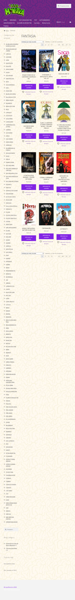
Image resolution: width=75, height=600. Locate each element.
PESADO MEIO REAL (11, 388)
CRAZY (8, 136)
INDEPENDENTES (9, 23)
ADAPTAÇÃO (9, 63)
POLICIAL (8, 404)
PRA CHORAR (9, 410)
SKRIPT (8, 450)
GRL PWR (8, 237)
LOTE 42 (8, 304)
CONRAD (8, 129)
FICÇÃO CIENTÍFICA (11, 215)
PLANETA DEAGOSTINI (12, 397)
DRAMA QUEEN (10, 162)
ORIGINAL (8, 371)
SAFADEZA (9, 434)
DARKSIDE (9, 145)
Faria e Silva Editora (11, 206)
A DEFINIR (8, 57)
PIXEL (7, 394)
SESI (7, 444)
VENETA (8, 511)
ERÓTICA (8, 187)
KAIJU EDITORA (10, 292)
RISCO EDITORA (10, 428)
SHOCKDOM (9, 447)
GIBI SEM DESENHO (11, 227)
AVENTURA (9, 91)
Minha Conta (46, 23)
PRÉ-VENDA (9, 413)
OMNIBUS (8, 368)
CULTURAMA (9, 139)
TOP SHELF (9, 490)
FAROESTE (9, 209)
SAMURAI (8, 437)
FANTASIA (8, 203)
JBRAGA (8, 283)
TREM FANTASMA (10, 497)
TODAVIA (8, 487)
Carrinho (37, 23)
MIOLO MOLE (9, 331)
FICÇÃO (8, 212)
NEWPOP (8, 352)
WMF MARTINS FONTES (10, 518)
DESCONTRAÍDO (10, 153)
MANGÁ (8, 311)
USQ (7, 508)
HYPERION (9, 261)
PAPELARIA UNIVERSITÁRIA (10, 381)
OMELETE (8, 365)
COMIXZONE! (9, 122)
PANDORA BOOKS (11, 374)
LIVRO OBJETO (10, 301)
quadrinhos (8, 563)
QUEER (8, 422)
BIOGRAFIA (9, 103)
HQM (7, 255)
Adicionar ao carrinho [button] (28, 86)
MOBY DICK (9, 337)
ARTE (7, 81)
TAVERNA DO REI (10, 475)
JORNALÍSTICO (10, 286)
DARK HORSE (9, 142)
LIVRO (7, 298)
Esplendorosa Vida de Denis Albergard (12, 544)
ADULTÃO (8, 66)
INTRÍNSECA (9, 277)
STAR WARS (9, 456)
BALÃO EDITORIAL (11, 94)
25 (59, 45)
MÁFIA (7, 308)
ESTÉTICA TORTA (11, 197)
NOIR (7, 356)
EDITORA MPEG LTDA (11, 173)
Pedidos (6, 26)
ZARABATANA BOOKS (12, 522)
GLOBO (8, 230)
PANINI (8, 377)
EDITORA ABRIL (10, 165)
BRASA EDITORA (10, 106)
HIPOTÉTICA (9, 249)
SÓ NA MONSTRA (10, 453)
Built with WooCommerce (12, 589)
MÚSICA (8, 343)
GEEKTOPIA (9, 224)
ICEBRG (8, 264)
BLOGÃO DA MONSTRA (24, 23)
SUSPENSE (9, 469)
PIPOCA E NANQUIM (11, 391)
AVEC (7, 88)
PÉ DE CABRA (9, 385)
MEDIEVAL (8, 317)
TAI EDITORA (9, 472)
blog (5, 563)
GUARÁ (8, 240)
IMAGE (7, 267)
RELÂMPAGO (9, 425)
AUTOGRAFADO (10, 85)
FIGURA (8, 221)
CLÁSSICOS (9, 115)
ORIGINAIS (13, 20)
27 (66, 45)
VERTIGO (8, 514)
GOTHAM (8, 234)
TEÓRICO (8, 478)
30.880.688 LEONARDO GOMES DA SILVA (12, 45)
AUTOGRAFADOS (44, 20)
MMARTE (8, 334)
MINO (7, 328)
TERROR (8, 481)
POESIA (8, 401)
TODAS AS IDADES (11, 484)
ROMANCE (8, 431)
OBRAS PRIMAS (10, 362)
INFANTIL (8, 274)
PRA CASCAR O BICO (11, 407)
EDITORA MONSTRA (25, 20)
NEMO (7, 349)
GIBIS (5, 20)
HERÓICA (8, 246)
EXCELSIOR (9, 200)
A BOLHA (8, 54)
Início (7, 30)
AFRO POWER (9, 69)
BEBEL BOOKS (10, 100)
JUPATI (8, 289)
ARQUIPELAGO (10, 78)
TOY (35, 20)
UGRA (7, 500)
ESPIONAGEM (9, 193)
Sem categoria (10, 441)
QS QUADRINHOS (11, 419)
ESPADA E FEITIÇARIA (12, 190)
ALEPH (8, 72)
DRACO (8, 159)
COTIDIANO (9, 133)
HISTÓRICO (9, 252)
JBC (7, 280)
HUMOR (8, 258)
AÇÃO (7, 60)
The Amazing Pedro (11, 548)
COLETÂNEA (9, 118)
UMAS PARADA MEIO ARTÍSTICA (11, 504)
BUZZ (7, 109)
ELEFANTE (8, 184)
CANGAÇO (9, 112)
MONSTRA (9, 340)
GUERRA (8, 243)
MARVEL (8, 314)
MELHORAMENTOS (11, 325)
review (13, 563)
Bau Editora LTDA (11, 97)
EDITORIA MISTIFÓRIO (12, 181)
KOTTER (8, 295)
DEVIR (7, 156)
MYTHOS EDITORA (11, 346)
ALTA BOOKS (9, 75)
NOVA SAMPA (9, 359)
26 (62, 45)
